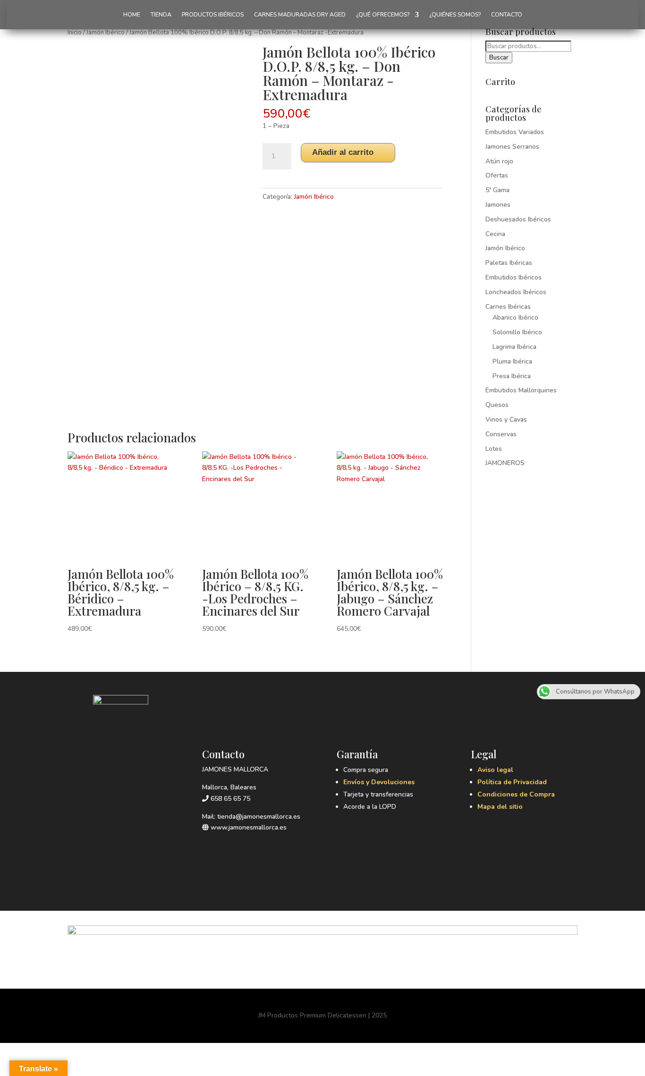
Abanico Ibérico (515, 317)
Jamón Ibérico (105, 32)
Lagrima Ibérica (514, 346)
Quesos (497, 404)
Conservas (501, 434)
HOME (131, 14)
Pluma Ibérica (512, 361)
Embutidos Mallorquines (521, 390)
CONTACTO (506, 14)
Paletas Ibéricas (508, 262)
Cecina (495, 233)
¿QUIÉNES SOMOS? (455, 14)
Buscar (499, 57)
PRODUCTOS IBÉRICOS (213, 14)
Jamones (497, 204)
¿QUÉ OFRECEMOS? (382, 14)
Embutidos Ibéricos (513, 277)
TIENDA (161, 14)
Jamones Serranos (512, 146)
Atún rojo (499, 161)
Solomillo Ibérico (517, 332)
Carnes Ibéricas (508, 306)
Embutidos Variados (514, 131)
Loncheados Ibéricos (515, 292)
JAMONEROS (505, 462)
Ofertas (496, 175)
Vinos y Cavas (506, 419)
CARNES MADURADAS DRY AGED (300, 14)
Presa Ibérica (511, 376)
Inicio (75, 32)
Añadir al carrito (342, 152)
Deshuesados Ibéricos (518, 219)
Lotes (493, 448)
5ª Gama (497, 190)
